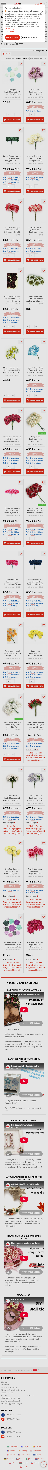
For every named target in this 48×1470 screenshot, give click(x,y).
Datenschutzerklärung (11, 30)
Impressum (8, 28)
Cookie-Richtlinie (10, 32)
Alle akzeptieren (12, 37)
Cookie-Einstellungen (29, 37)
